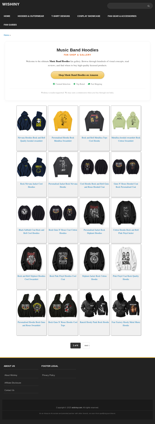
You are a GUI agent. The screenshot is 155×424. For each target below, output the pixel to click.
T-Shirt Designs (60, 16)
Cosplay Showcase (88, 16)
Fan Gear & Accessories (122, 16)
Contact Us (9, 390)
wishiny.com (77, 408)
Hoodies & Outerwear (31, 16)
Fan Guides (10, 25)
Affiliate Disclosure (13, 383)
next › (86, 345)
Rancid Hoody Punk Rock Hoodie (94, 322)
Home (7, 16)
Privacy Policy (48, 375)
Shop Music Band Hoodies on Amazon (78, 75)
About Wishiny (11, 375)
